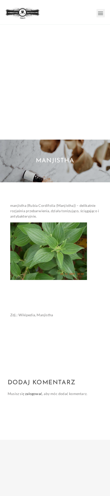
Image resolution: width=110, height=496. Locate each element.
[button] (100, 13)
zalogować (33, 393)
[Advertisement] (55, 82)
